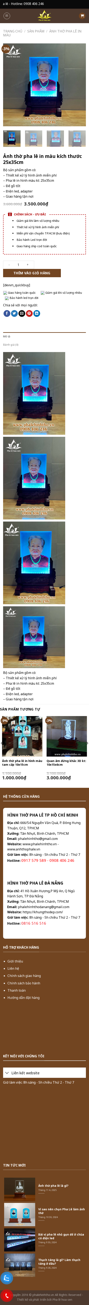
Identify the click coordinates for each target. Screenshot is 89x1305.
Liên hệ (13, 968)
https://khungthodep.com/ (43, 912)
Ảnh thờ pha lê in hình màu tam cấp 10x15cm (22, 763)
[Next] (79, 85)
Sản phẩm (35, 31)
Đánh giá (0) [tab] (10, 344)
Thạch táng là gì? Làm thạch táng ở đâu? (59, 1261)
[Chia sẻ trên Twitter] (14, 313)
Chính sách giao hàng (24, 975)
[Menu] (7, 16)
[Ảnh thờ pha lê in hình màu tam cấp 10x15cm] (22, 736)
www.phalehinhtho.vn (40, 844)
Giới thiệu (15, 961)
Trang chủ (12, 31)
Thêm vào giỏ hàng (32, 273)
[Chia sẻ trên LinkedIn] (36, 313)
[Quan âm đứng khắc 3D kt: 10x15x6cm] (67, 736)
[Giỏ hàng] (82, 16)
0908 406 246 (61, 860)
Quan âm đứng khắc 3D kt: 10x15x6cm (66, 763)
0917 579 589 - (35, 860)
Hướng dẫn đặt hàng (23, 997)
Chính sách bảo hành (23, 983)
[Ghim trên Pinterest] (29, 313)
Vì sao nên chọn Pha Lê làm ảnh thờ (61, 1211)
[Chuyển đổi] (7, 1073)
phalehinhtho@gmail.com (38, 838)
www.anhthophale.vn (23, 849)
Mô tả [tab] (6, 336)
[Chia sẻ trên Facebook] (7, 313)
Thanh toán (16, 990)
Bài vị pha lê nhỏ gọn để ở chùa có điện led (61, 1236)
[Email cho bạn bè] (21, 313)
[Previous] (10, 85)
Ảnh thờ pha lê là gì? (53, 1186)
